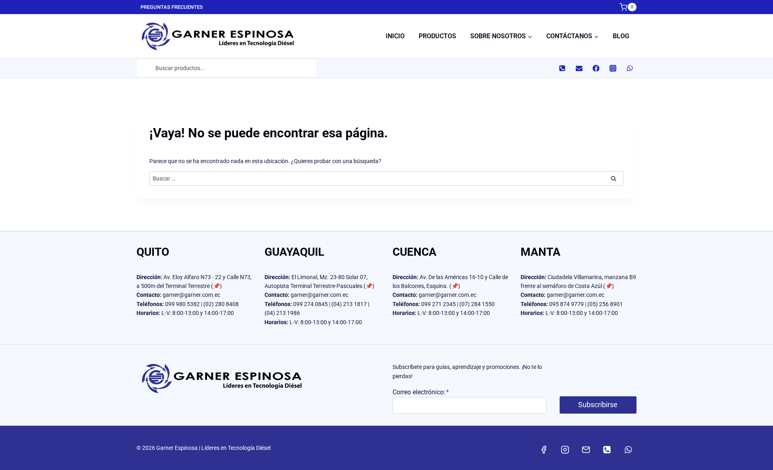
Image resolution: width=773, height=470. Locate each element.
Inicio (395, 36)
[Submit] (145, 68)
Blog (621, 36)
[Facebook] (596, 68)
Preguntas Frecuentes (172, 7)
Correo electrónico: (421, 392)
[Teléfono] (562, 68)
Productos (437, 36)
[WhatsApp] (630, 68)
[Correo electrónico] (579, 68)
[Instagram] (613, 68)
